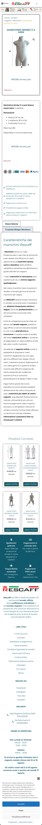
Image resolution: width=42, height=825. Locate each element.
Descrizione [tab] (11, 224)
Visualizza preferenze (21, 817)
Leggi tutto (11, 484)
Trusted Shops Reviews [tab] (17, 229)
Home (7, 18)
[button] (38, 778)
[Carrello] (37, 3)
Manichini (17, 21)
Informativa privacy (26, 822)
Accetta (21, 804)
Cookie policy (13, 822)
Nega (21, 810)
